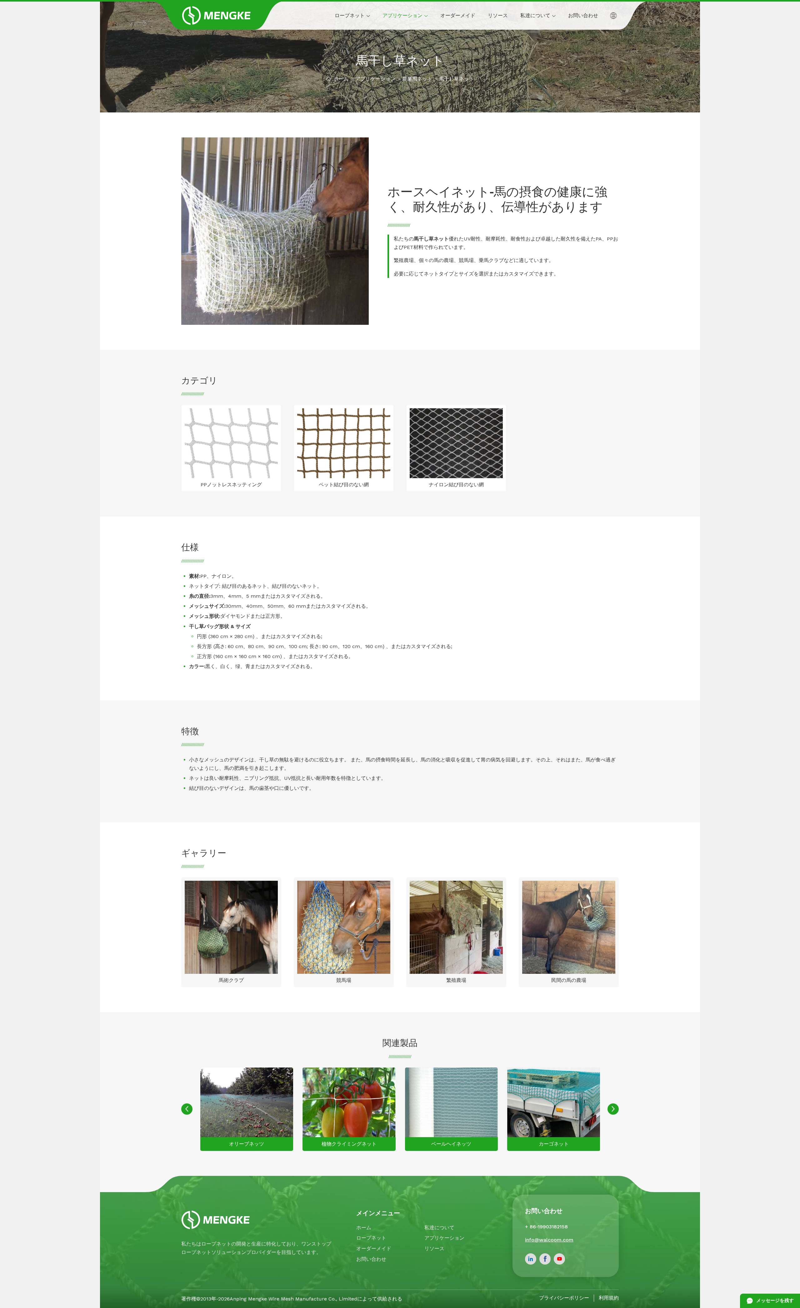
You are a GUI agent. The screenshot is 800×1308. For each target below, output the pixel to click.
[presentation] (186, 1109)
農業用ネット (417, 79)
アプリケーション (375, 79)
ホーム (340, 79)
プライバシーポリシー (564, 1298)
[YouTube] (559, 1259)
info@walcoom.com (549, 1240)
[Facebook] (545, 1259)
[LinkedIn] (530, 1259)
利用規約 (609, 1298)
